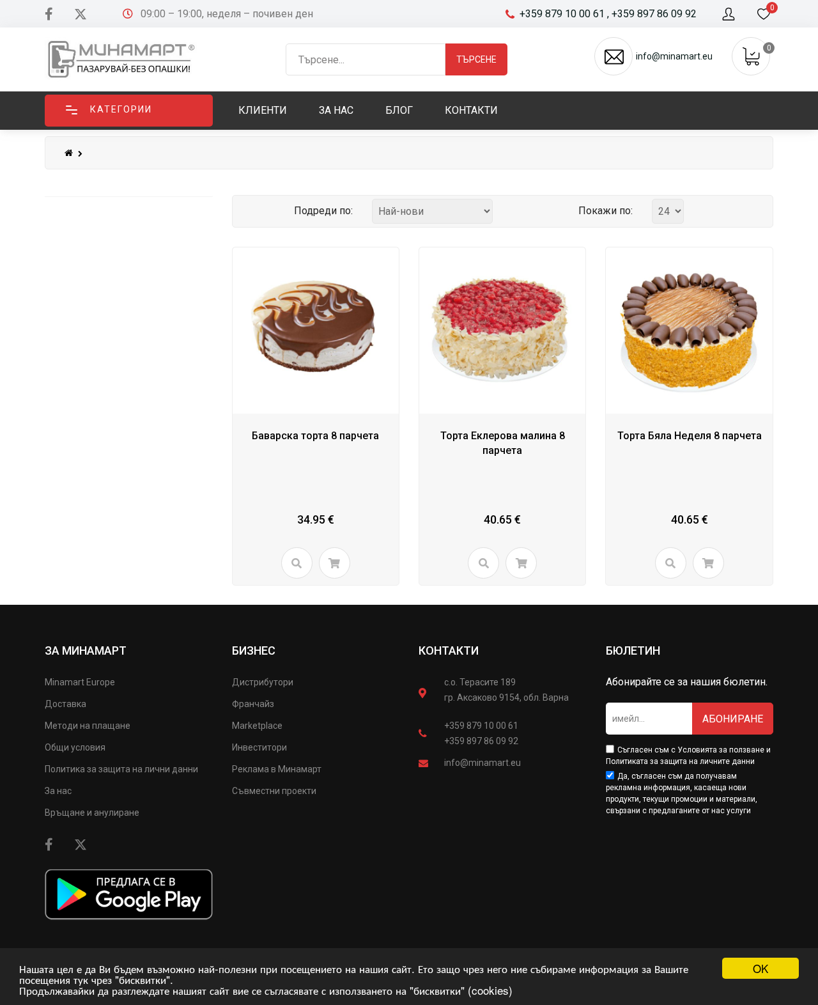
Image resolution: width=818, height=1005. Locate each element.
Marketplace (257, 726)
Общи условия (75, 747)
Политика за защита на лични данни (121, 769)
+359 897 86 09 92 (481, 741)
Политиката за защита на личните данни (680, 761)
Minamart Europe (80, 682)
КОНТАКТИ (449, 650)
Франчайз (253, 704)
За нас (58, 791)
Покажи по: (605, 211)
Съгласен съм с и (688, 755)
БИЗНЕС (253, 650)
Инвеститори (259, 747)
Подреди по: (323, 211)
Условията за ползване (720, 749)
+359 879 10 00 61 (481, 726)
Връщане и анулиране (92, 812)
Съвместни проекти (274, 791)
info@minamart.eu (482, 763)
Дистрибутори (262, 682)
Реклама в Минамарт (276, 769)
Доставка (65, 704)
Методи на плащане (87, 726)
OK (760, 968)
